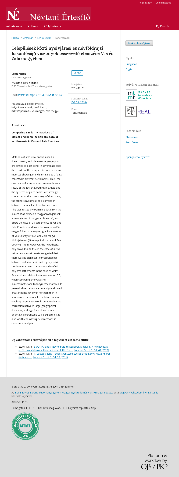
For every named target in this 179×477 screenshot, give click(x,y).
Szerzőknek (132, 142)
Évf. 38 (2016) (44, 37)
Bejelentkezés (163, 2)
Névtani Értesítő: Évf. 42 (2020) (91, 350)
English (129, 69)
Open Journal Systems (138, 157)
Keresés (164, 26)
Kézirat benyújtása (139, 43)
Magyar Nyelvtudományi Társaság (138, 392)
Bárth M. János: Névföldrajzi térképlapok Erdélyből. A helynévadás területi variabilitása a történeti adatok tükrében (63, 348)
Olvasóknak (132, 137)
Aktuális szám (14, 26)
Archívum (32, 26)
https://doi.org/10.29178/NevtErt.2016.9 (39, 94)
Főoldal (15, 37)
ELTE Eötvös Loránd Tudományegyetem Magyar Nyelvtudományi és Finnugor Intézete (64, 392)
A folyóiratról (51, 26)
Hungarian (131, 64)
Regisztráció (145, 2)
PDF (78, 73)
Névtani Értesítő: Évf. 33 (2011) (50, 357)
